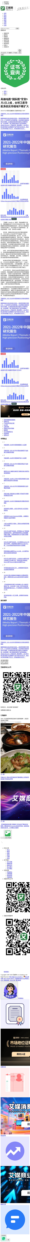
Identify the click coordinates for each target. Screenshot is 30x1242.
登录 (2, 54)
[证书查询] (15, 86)
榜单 (5, 20)
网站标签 (6, 980)
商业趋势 (9, 875)
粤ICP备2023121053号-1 (16, 977)
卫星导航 (6, 426)
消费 (5, 22)
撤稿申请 (9, 863)
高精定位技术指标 (9, 428)
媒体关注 (9, 865)
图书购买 (18, 980)
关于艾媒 (9, 861)
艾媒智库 (9, 877)
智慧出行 (6, 435)
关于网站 (9, 868)
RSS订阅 (12, 980)
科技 (5, 23)
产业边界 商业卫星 (9, 423)
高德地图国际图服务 (9, 419)
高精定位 (6, 421)
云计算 (6, 425)
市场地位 (9, 872)
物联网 (6, 430)
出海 (5, 25)
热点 (5, 15)
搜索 (17, 28)
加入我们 (9, 867)
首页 (5, 13)
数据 (5, 16)
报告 (5, 18)
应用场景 (6, 433)
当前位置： (4, 88)
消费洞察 (9, 873)
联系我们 (6, 971)
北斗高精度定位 (8, 431)
